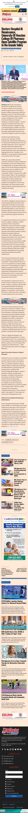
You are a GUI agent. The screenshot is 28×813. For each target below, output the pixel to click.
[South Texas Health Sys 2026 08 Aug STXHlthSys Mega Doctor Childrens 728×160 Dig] (14, 195)
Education (19, 48)
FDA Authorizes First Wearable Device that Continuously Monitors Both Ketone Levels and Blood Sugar (20, 493)
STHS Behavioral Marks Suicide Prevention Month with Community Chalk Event (12, 697)
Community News (12, 48)
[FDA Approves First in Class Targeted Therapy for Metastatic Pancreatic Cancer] (14, 652)
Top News (9, 779)
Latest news (5, 455)
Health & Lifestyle (11, 786)
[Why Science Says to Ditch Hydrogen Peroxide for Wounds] (7, 482)
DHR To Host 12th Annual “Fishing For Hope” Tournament (21, 570)
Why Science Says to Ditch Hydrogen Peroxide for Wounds (20, 482)
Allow (17, 6)
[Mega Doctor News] (6, 14)
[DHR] (14, 812)
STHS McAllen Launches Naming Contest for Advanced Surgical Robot (13, 602)
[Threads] (13, 749)
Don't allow (12, 6)
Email (6, 774)
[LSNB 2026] (15, 538)
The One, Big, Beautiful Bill (12, 793)
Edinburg (8, 439)
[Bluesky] (15, 749)
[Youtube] (21, 749)
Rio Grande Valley (7, 442)
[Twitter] (5, 749)
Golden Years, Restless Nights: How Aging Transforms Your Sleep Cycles (19, 506)
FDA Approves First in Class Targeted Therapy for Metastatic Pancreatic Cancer (13, 663)
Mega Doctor (10, 788)
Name (6, 770)
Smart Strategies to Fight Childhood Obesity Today (20, 461)
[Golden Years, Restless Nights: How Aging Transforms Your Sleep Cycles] (7, 505)
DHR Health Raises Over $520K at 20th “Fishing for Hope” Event (12, 633)
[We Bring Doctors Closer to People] (10, 731)
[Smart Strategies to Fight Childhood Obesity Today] (7, 462)
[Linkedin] (8, 749)
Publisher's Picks (10, 791)
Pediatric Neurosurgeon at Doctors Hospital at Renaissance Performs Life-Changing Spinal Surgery (7, 572)
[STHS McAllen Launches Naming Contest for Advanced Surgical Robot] (14, 592)
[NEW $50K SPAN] (14, 20)
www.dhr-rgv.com (12, 426)
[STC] (14, 10)
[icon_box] (7, 756)
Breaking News (5, 48)
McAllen (15, 439)
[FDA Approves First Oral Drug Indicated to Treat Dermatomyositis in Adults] (7, 471)
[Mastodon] (18, 749)
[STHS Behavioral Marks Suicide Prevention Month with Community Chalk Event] (14, 686)
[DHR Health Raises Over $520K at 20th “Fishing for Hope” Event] (14, 623)
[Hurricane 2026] (14, 99)
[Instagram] (10, 749)
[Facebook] (2, 749)
